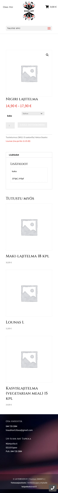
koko (9, 115)
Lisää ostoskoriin (32, 124)
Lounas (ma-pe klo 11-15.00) (18, 141)
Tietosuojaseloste (18, 482)
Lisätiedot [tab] (14, 154)
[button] (47, 55)
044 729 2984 (16, 451)
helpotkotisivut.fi (29, 486)
